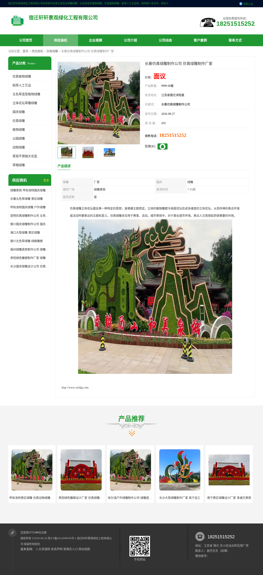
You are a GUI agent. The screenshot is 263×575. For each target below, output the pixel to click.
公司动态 (165, 40)
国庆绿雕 (19, 112)
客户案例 (200, 40)
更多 (46, 180)
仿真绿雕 (52, 51)
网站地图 (84, 549)
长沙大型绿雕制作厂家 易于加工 (130, 497)
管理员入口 (70, 549)
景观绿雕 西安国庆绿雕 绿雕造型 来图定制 (233, 497)
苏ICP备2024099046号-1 (62, 538)
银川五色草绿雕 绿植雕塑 (26, 241)
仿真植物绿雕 (22, 76)
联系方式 (235, 40)
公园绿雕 (19, 138)
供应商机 (60, 40)
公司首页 (25, 40)
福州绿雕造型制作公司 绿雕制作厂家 (29, 249)
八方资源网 (43, 549)
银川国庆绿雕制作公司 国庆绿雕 (29, 224)
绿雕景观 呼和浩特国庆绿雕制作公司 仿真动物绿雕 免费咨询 (29, 190)
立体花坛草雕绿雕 (25, 103)
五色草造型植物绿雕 (26, 94)
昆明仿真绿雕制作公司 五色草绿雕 (29, 215)
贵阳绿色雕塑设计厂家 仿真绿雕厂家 (32, 497)
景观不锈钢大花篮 (25, 156)
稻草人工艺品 (22, 85)
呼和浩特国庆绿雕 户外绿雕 (28, 207)
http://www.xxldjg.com (75, 387)
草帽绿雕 (19, 165)
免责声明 (56, 549)
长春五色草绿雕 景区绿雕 (26, 198)
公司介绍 (130, 40)
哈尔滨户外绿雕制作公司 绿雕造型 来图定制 (87, 497)
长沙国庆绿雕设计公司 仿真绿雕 (29, 266)
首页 (25, 51)
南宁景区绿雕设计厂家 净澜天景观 (180, 497)
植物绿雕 (19, 129)
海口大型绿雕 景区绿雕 (25, 232)
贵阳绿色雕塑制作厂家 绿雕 (28, 257)
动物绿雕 (19, 147)
